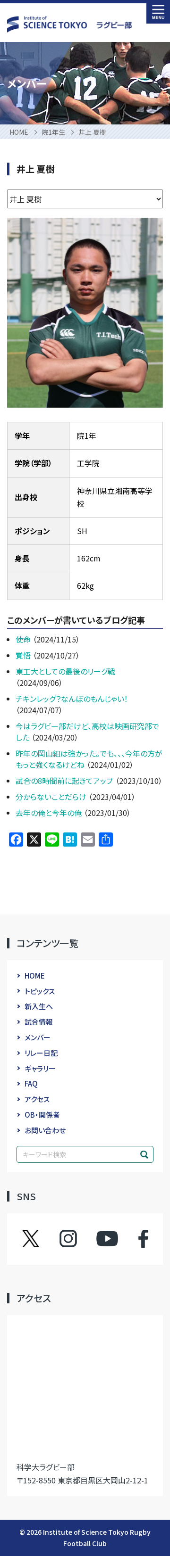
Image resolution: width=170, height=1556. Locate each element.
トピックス (40, 991)
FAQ (31, 1083)
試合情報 (39, 1022)
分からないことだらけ (52, 796)
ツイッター (40, 1239)
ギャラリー (40, 1068)
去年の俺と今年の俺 (50, 812)
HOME (35, 975)
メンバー (38, 1037)
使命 (24, 639)
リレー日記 (41, 1053)
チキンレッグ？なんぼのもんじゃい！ (72, 698)
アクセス (37, 1099)
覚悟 (24, 655)
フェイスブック (133, 1239)
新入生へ (39, 1006)
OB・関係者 (42, 1115)
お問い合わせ (45, 1130)
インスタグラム (77, 1239)
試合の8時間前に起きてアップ (65, 780)
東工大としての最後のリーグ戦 (65, 671)
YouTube (107, 1239)
